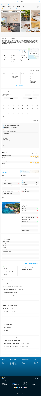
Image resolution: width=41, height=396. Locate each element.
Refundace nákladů (13, 363)
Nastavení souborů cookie (36, 391)
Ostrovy (23, 364)
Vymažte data (35, 120)
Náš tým (35, 363)
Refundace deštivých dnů (11, 131)
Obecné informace (36, 365)
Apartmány (3, 361)
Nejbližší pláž (11, 199)
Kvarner (23, 362)
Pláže (22, 368)
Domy (2, 362)
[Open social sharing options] (38, 7)
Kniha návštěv (36, 362)
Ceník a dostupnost (12, 34)
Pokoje (3, 363)
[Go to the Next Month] (38, 98)
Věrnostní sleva (12, 362)
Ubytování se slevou (13, 361)
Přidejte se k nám (36, 364)
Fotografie (4, 34)
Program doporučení (13, 364)
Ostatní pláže (30, 199)
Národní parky (24, 365)
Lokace (19, 34)
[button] (10, 21)
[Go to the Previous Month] (3, 98)
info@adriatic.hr (14, 383)
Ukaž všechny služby (5, 64)
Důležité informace (26, 34)
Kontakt (4, 380)
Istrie (22, 361)
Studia (3, 364)
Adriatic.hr (35, 361)
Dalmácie (23, 363)
